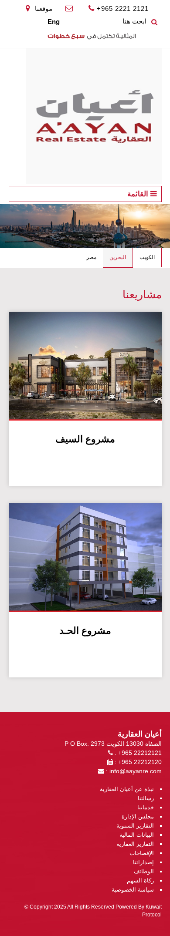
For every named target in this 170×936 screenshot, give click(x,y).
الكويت (147, 257)
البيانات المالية (136, 835)
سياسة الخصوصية (133, 889)
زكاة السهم (140, 880)
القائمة (138, 194)
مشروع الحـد (85, 630)
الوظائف (144, 871)
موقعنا (42, 8)
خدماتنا (145, 807)
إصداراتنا (143, 862)
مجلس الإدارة (138, 816)
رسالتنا (146, 798)
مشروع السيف (85, 439)
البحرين (117, 257)
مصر (91, 257)
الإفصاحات (141, 853)
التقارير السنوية (135, 825)
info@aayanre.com (135, 771)
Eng (54, 21)
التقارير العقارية (135, 844)
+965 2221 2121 (123, 8)
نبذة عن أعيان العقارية (127, 789)
